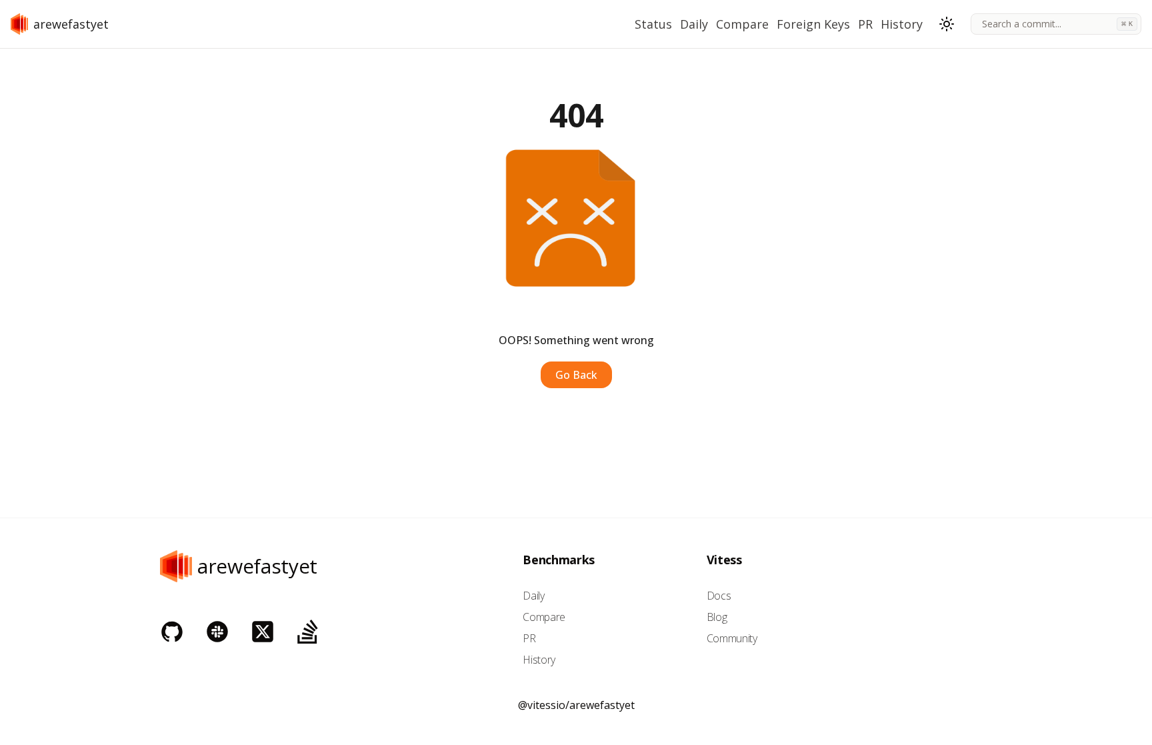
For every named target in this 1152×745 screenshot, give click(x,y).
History (902, 24)
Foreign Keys (813, 24)
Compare (742, 24)
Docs (719, 595)
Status (653, 24)
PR (865, 24)
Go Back (576, 374)
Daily (694, 24)
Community (732, 638)
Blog (717, 617)
